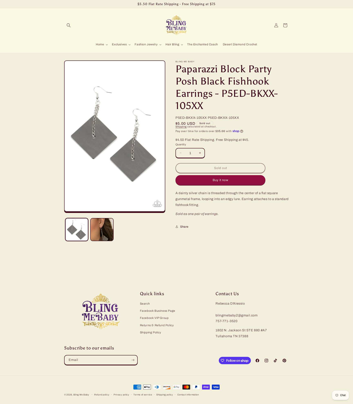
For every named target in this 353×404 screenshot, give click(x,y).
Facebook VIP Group (154, 317)
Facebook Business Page (157, 310)
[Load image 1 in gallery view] (76, 229)
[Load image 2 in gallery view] (101, 229)
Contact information (188, 394)
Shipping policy (164, 394)
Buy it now (220, 180)
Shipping (181, 126)
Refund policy (101, 394)
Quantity (180, 144)
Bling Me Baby (81, 394)
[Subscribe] (132, 360)
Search (145, 303)
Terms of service (142, 394)
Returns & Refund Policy (157, 325)
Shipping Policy (150, 332)
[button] (68, 25)
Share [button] (184, 226)
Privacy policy (121, 394)
